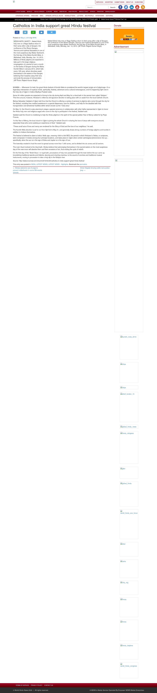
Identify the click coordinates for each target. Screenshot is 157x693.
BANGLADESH (110, 11)
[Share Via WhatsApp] (33, 32)
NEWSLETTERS (70, 16)
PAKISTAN (100, 11)
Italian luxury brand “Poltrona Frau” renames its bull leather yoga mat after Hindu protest (123, 19)
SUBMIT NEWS (119, 2)
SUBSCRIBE (139, 2)
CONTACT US (48, 685)
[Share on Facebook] (17, 32)
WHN (34, 38)
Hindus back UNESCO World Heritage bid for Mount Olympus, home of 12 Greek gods (61, 19)
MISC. (42, 16)
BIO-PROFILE (89, 16)
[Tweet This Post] (25, 32)
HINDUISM (34, 16)
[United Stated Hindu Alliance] (129, 568)
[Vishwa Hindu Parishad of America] (129, 372)
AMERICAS (63, 11)
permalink (83, 164)
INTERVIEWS (100, 16)
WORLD (29, 11)
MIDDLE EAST (83, 11)
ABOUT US (129, 2)
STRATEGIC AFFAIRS (22, 16)
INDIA (56, 11)
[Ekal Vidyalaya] (129, 549)
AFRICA (92, 11)
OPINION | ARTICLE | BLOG (54, 16)
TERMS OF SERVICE (22, 685)
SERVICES (99, 2)
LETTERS (80, 16)
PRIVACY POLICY (36, 685)
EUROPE (49, 11)
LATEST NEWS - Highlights (58, 164)
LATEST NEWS (20, 11)
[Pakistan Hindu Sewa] (129, 387)
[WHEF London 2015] (129, 407)
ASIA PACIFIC (73, 11)
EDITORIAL (109, 16)
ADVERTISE (109, 2)
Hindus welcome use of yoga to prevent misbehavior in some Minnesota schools (27, 170)
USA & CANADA (39, 11)
